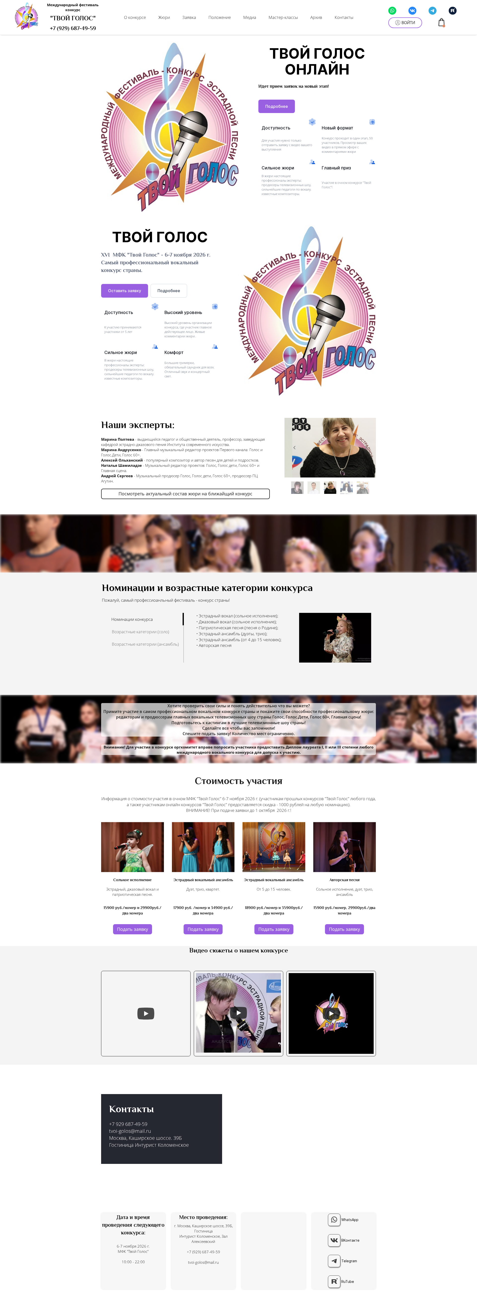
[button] (297, 487)
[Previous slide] (294, 447)
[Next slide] (366, 447)
